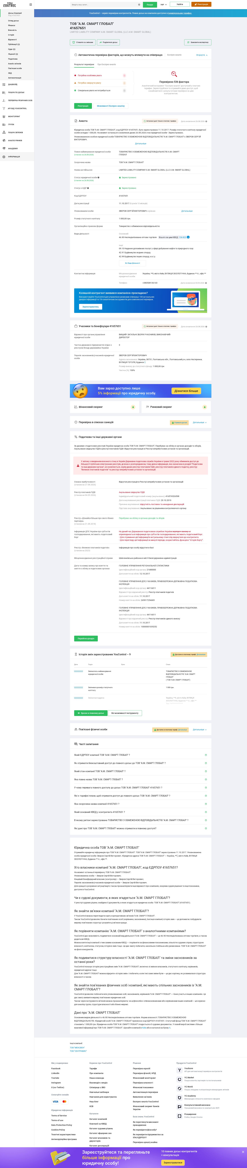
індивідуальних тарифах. (180, 13)
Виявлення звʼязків (142, 1097)
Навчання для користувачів (103, 1097)
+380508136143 (150, 283)
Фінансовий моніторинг (144, 1078)
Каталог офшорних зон (100, 1133)
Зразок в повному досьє (92, 713)
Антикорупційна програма (64, 1139)
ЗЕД (10, 73)
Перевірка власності (143, 1083)
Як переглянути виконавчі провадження (145, 1123)
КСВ (91, 1106)
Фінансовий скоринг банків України (146, 1107)
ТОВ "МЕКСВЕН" (77, 1047)
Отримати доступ (180, 423)
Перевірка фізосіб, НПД (144, 1073)
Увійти (180, 4)
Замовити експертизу (199, 42)
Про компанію (96, 1073)
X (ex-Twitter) (57, 1087)
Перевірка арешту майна (145, 1142)
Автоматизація (14, 78)
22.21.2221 (78, 671)
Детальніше (187, 211)
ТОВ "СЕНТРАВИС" (78, 1051)
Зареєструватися (173, 1162)
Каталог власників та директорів (99, 1139)
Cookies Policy (58, 1130)
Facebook (55, 1068)
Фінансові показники (143, 1087)
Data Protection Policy (61, 1125)
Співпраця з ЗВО (97, 1087)
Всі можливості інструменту (124, 713)
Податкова (12, 59)
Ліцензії (12, 54)
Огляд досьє (13, 21)
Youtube (55, 1078)
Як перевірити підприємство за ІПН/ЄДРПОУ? (148, 1136)
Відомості (12, 40)
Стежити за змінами (84, 42)
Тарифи (93, 1068)
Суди (11, 49)
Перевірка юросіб (141, 1068)
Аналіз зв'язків (14, 64)
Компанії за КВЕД (98, 1124)
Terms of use (57, 1120)
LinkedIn (55, 1073)
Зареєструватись (90, 307)
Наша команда (96, 1078)
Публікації (13, 44)
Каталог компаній (98, 1119)
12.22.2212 (78, 698)
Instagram (56, 1083)
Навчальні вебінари (99, 1092)
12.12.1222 (78, 687)
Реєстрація (202, 4)
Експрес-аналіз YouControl (146, 1101)
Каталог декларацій (99, 1146)
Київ (144, 1028)
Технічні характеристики (63, 1134)
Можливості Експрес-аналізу (111, 106)
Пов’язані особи (15, 68)
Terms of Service (59, 1115)
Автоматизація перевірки (145, 1092)
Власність (12, 30)
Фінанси (11, 25)
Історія (11, 35)
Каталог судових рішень (101, 1128)
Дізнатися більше (186, 391)
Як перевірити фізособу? (145, 1130)
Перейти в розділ (86, 638)
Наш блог (93, 1101)
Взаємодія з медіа (98, 1083)
